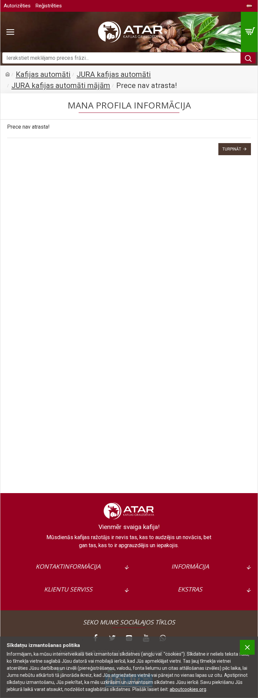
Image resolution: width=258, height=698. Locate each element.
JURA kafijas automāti (114, 74)
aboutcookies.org (188, 689)
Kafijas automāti (43, 74)
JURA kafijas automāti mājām (60, 85)
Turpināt (231, 149)
